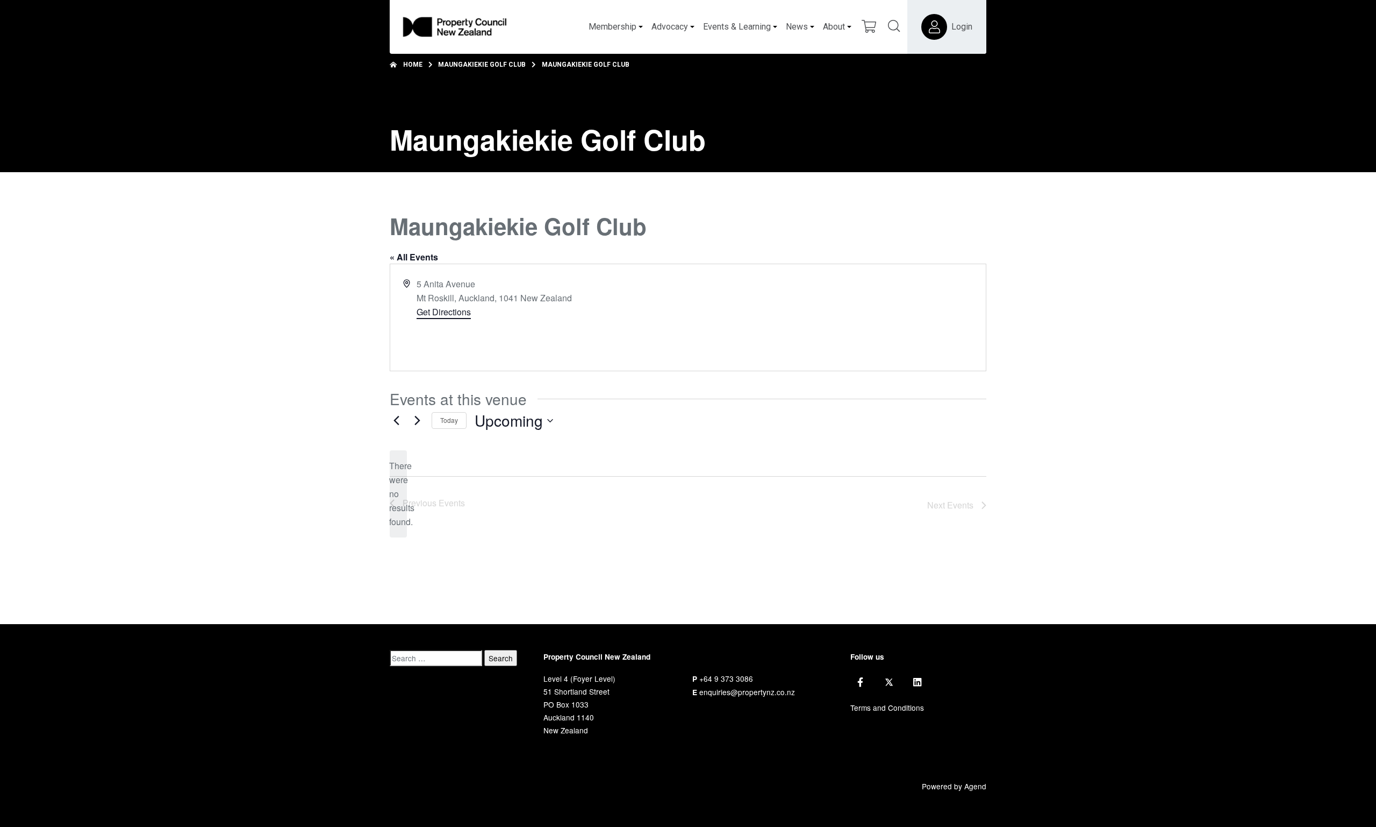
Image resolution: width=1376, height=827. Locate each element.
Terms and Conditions (887, 707)
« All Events (414, 257)
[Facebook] (860, 682)
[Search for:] (436, 658)
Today (449, 420)
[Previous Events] (396, 420)
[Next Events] (417, 420)
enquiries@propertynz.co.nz (747, 692)
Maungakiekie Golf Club (482, 64)
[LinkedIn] (917, 682)
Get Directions (444, 312)
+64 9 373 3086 (726, 678)
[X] (889, 682)
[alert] (398, 494)
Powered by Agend (954, 786)
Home (412, 64)
